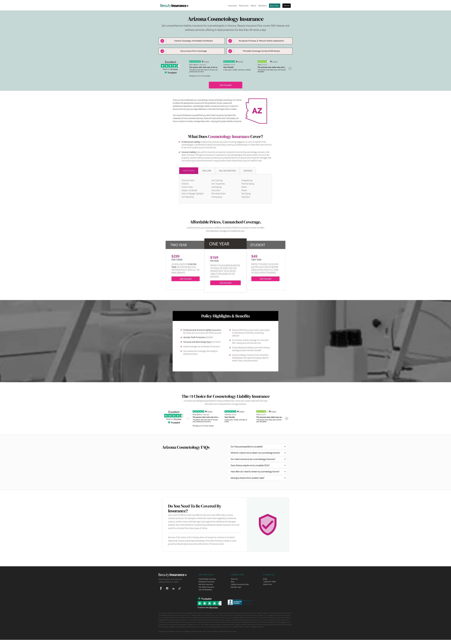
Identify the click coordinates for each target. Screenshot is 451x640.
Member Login (236, 587)
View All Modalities (205, 590)
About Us (234, 579)
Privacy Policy (202, 631)
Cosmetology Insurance (229, 136)
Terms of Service (213, 631)
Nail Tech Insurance (206, 584)
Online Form (267, 584)
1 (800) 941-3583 (269, 582)
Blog (232, 582)
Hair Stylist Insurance (206, 587)
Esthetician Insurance (206, 582)
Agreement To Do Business (228, 631)
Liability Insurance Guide (240, 584)
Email (265, 579)
